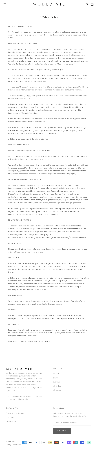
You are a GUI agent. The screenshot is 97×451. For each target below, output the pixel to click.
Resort (56, 373)
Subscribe (62, 431)
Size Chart (10, 417)
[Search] (87, 4)
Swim (55, 378)
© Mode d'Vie (10, 441)
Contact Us (11, 421)
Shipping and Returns (15, 413)
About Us (57, 390)
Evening (56, 382)
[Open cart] (92, 4)
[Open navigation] (5, 4)
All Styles (57, 386)
